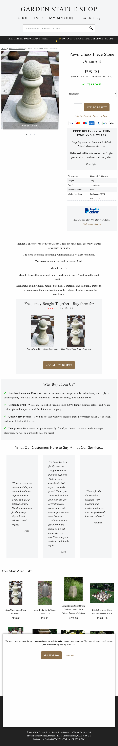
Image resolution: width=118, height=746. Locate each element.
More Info (69, 655)
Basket (90, 18)
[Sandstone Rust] (92, 94)
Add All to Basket (59, 365)
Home (3, 48)
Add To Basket (96, 107)
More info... (92, 164)
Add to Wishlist (83, 115)
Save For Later (101, 115)
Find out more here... (92, 223)
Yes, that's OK (51, 655)
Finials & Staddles (17, 48)
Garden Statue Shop (59, 9)
